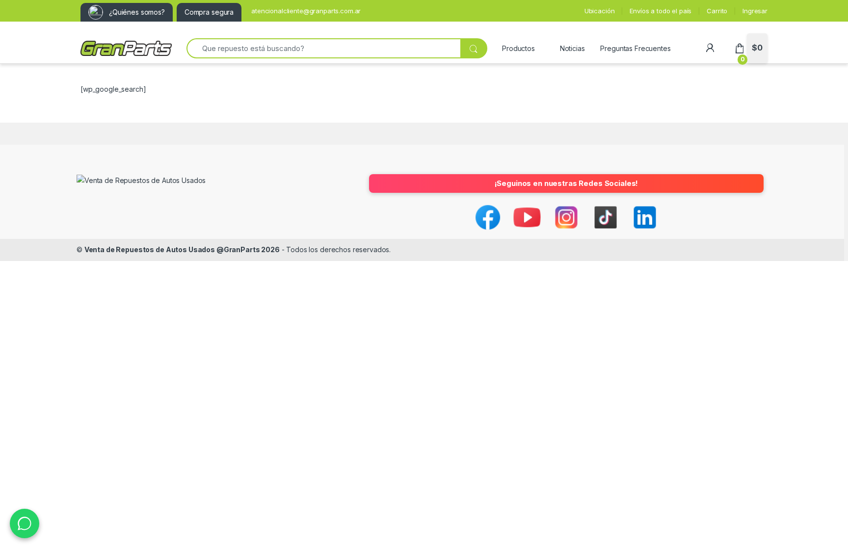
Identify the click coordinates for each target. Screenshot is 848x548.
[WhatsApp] (24, 523)
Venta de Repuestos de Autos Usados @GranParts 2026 (182, 249)
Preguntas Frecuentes (635, 48)
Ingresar (755, 11)
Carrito (717, 11)
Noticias (572, 48)
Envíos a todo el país (660, 11)
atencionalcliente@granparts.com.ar (306, 11)
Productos (518, 48)
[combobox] (323, 48)
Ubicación (599, 11)
